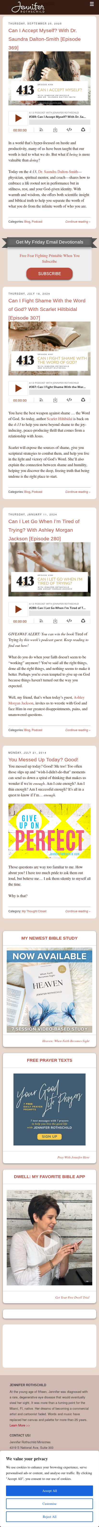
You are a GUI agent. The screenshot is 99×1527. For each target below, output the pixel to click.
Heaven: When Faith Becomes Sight (65, 1040)
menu (91, 3)
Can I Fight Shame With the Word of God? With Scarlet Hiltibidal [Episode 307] (47, 309)
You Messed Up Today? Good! (43, 759)
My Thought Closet (34, 911)
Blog (27, 221)
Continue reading (78, 221)
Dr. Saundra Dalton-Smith (58, 171)
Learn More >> (20, 1425)
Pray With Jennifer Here (73, 1157)
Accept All (49, 1490)
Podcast (37, 221)
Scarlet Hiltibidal (59, 418)
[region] (49, 1489)
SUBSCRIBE (49, 274)
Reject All (49, 1516)
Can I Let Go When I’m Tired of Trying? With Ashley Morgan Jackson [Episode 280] (44, 530)
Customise (49, 1503)
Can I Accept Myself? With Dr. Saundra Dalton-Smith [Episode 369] (44, 39)
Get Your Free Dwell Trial (72, 1297)
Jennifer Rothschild (29, 7)
